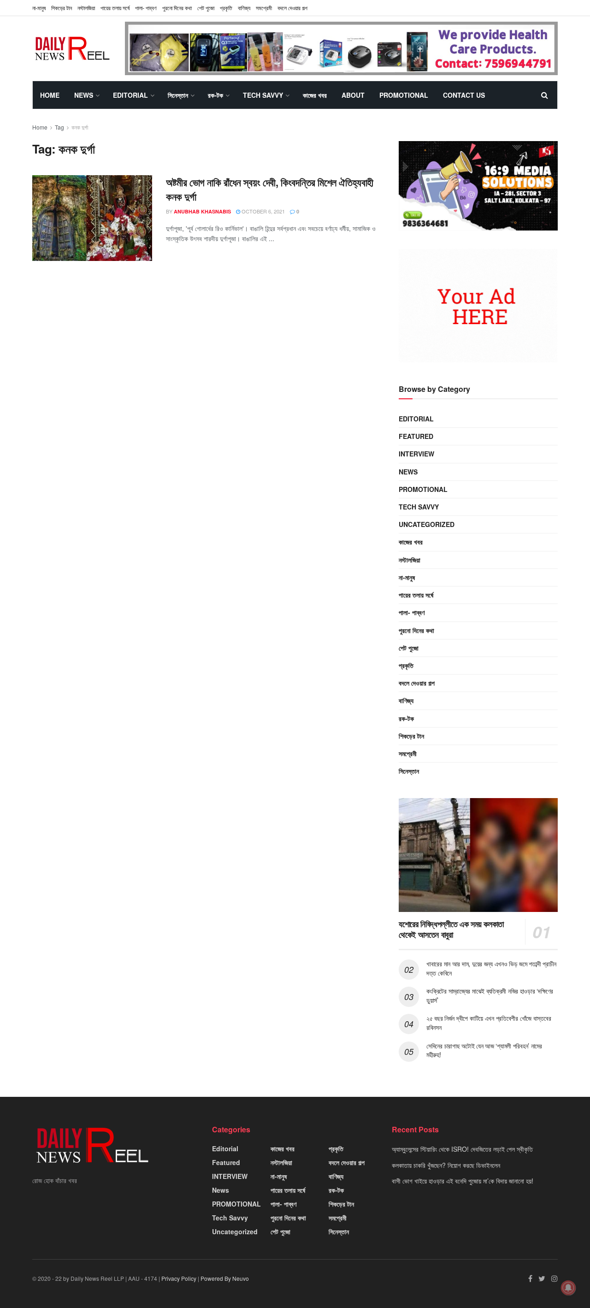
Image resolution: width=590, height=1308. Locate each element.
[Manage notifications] (568, 1287)
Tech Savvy (263, 95)
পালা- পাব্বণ (146, 8)
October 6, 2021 (262, 211)
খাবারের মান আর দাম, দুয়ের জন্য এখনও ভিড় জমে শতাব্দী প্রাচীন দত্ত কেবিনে (491, 968)
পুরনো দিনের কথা (177, 8)
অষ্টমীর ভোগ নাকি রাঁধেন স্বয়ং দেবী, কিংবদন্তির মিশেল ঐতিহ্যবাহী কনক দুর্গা (269, 189)
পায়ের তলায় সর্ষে (416, 594)
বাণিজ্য (244, 8)
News (83, 95)
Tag (59, 127)
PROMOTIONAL (403, 95)
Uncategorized (426, 524)
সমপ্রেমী (264, 8)
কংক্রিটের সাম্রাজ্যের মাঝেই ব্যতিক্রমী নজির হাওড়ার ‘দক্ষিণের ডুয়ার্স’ (489, 995)
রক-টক (215, 95)
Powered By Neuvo (225, 1278)
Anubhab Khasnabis (202, 211)
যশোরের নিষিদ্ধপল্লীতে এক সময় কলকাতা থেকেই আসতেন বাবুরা (451, 929)
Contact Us (464, 95)
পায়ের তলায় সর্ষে (115, 8)
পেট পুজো (205, 8)
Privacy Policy (178, 1278)
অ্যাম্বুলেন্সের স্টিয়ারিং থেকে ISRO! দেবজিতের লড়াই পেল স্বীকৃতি (462, 1149)
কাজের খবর (315, 95)
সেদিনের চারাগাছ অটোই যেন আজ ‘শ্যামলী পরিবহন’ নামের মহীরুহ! (484, 1050)
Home (49, 95)
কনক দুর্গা (79, 127)
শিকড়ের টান (61, 8)
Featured (416, 436)
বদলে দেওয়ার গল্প (292, 8)
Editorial (130, 95)
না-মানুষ (39, 8)
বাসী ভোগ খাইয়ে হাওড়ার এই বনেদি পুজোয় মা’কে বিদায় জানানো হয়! (462, 1180)
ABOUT (353, 95)
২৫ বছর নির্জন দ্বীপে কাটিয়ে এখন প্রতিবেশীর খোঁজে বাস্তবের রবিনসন (488, 1022)
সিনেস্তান (178, 95)
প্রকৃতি (226, 8)
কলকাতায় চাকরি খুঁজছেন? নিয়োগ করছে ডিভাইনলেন (446, 1165)
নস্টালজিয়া (86, 8)
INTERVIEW (416, 453)
